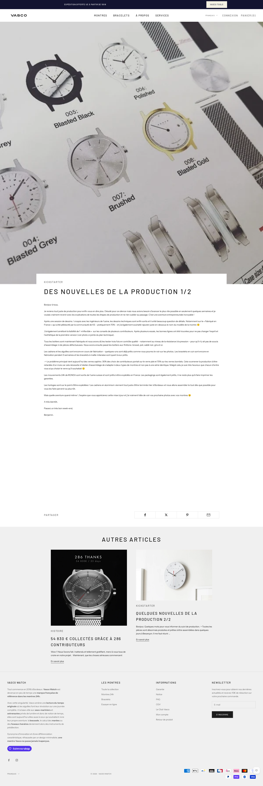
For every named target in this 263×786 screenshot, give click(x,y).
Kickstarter (53, 281)
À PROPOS (142, 15)
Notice (159, 694)
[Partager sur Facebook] (145, 515)
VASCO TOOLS (216, 4)
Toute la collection (110, 689)
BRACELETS (121, 15)
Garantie (160, 689)
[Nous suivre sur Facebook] (8, 760)
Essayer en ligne (109, 704)
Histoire (57, 630)
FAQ (158, 699)
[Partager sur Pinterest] (187, 515)
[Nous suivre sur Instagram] (16, 760)
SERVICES (162, 15)
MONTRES (100, 15)
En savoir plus (57, 661)
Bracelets (105, 699)
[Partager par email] (208, 515)
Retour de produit (164, 719)
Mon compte (162, 714)
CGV (158, 704)
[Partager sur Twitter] (166, 515)
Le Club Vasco (162, 709)
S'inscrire (222, 714)
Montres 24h (107, 694)
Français (210, 15)
